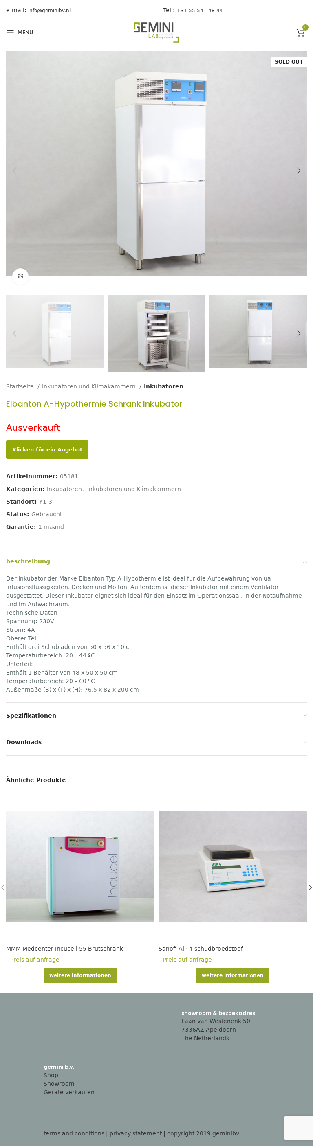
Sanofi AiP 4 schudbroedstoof (201, 948)
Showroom (59, 1083)
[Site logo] (156, 32)
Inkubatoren (163, 386)
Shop (51, 1075)
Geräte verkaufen (69, 1092)
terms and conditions (74, 1133)
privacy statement (136, 1133)
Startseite (20, 386)
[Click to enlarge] (20, 276)
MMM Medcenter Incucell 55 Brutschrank (64, 948)
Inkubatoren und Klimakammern (89, 386)
